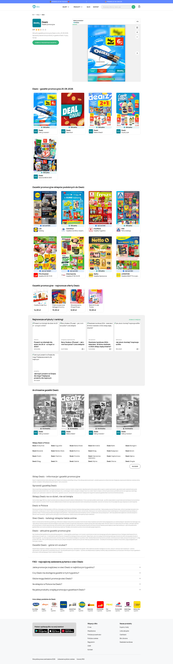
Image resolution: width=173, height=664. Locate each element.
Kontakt (96, 7)
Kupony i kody (124, 627)
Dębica (130, 456)
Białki (111, 446)
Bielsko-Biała (57, 451)
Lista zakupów (124, 631)
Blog (88, 7)
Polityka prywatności (94, 635)
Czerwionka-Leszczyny (94, 457)
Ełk (54, 461)
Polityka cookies (93, 638)
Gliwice (111, 461)
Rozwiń (135, 466)
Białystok (37, 451)
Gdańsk (74, 461)
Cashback (123, 635)
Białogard (131, 446)
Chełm (36, 456)
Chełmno (56, 456)
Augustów (56, 446)
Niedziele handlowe (126, 642)
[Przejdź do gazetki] (137, 27)
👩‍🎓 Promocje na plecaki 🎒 (59, 1)
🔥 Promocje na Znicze (113, 1)
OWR (89, 646)
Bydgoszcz (112, 451)
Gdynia (92, 461)
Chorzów (75, 456)
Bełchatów (94, 446)
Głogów (130, 461)
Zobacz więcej (135, 319)
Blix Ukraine (123, 638)
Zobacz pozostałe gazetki (45, 42)
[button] (86, 567)
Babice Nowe (76, 446)
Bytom (130, 451)
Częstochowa (113, 456)
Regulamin (91, 642)
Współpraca (92, 631)
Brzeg (92, 451)
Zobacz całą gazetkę (106, 79)
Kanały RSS (80, 659)
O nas (89, 627)
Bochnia (75, 451)
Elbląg (36, 461)
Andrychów (38, 446)
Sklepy (38, 14)
